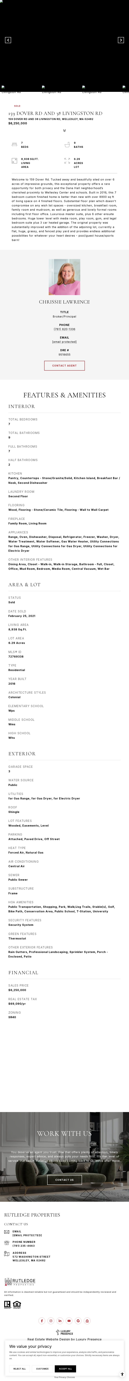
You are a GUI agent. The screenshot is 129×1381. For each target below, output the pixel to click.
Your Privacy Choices (64, 1377)
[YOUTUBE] (69, 1320)
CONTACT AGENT (64, 365)
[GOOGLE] (78, 1320)
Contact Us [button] (64, 1179)
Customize (42, 1369)
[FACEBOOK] (41, 1320)
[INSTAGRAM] (51, 1320)
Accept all (65, 1369)
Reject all (19, 1369)
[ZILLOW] (87, 1320)
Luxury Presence (89, 1339)
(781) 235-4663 (24, 1245)
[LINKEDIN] (60, 1320)
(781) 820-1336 (64, 329)
